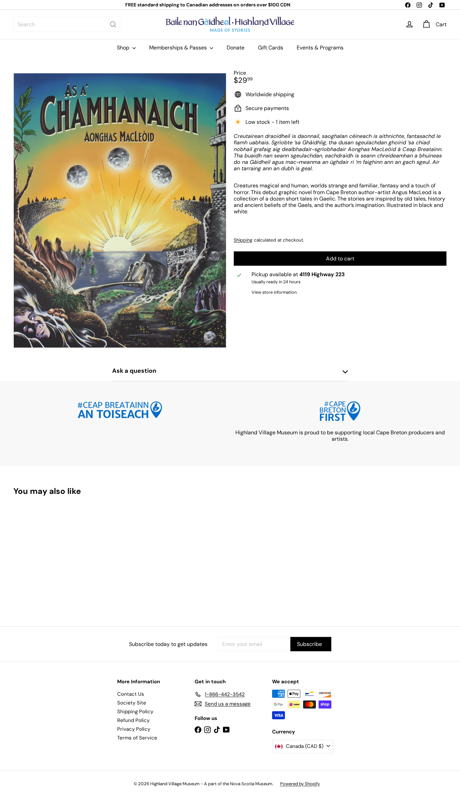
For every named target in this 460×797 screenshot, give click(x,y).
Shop (124, 47)
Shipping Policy (135, 711)
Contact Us (130, 694)
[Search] (113, 24)
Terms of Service (137, 737)
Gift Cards (270, 47)
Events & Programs (320, 47)
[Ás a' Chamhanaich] (46, 556)
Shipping (243, 240)
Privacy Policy (133, 729)
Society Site (131, 702)
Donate (235, 47)
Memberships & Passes (178, 47)
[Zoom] (120, 210)
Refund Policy (133, 720)
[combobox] (67, 24)
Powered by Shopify (300, 784)
